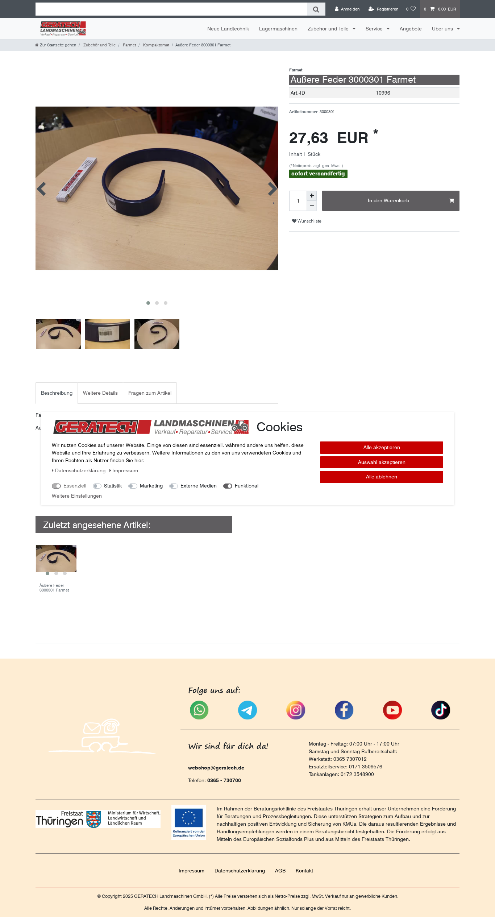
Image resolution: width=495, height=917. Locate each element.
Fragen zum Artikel (149, 393)
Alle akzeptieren (381, 447)
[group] (56, 558)
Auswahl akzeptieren (381, 462)
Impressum (191, 871)
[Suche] (316, 9)
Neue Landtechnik (228, 29)
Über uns (443, 29)
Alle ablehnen (381, 477)
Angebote (411, 29)
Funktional (246, 486)
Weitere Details (100, 393)
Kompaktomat (155, 44)
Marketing (151, 486)
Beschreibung (56, 393)
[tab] (57, 393)
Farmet (129, 44)
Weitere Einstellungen (77, 496)
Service (375, 29)
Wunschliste (308, 221)
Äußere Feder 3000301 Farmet (54, 587)
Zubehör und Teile (329, 29)
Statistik (113, 486)
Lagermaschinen (278, 29)
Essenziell (74, 486)
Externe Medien (198, 486)
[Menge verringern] (312, 206)
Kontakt (304, 871)
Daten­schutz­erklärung (240, 871)
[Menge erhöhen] (312, 196)
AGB (280, 871)
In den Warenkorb (388, 200)
